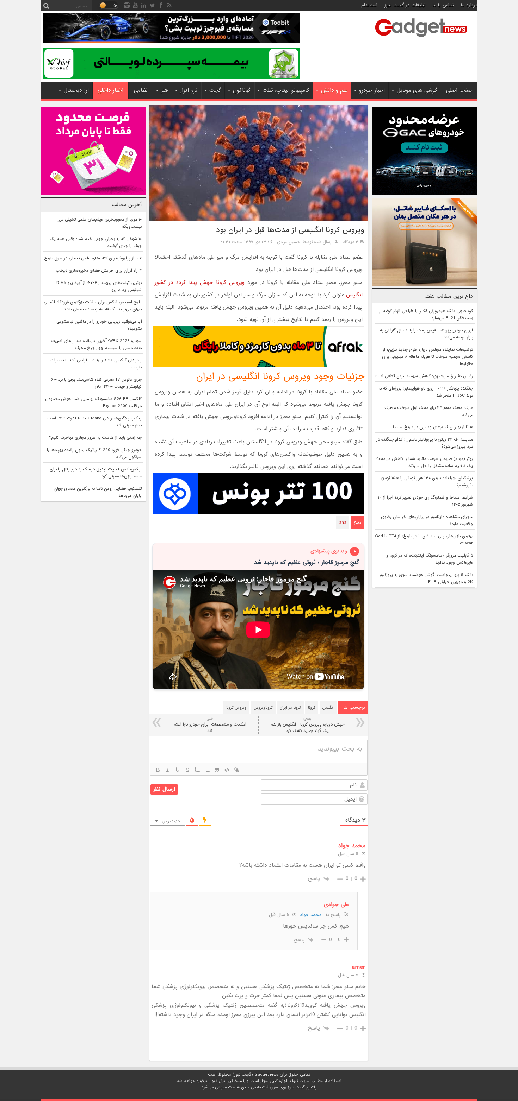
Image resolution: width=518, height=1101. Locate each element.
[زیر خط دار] (178, 770)
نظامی (141, 90)
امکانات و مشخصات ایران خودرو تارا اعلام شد (210, 725)
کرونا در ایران (290, 707)
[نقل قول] (217, 770)
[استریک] (187, 770)
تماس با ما (443, 5)
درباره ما (469, 5)
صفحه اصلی (459, 90)
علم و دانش (334, 90)
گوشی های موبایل (417, 90)
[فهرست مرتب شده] (197, 770)
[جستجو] (46, 5)
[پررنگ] (158, 770)
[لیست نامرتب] (207, 770)
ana (342, 522)
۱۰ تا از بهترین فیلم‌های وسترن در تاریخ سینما (433, 427)
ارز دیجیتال (76, 90)
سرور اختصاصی (264, 1087)
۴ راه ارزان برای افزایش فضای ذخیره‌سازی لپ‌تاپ (99, 270)
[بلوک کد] (227, 770)
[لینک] (237, 770)
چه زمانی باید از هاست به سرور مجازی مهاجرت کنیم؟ (95, 438)
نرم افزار (188, 90)
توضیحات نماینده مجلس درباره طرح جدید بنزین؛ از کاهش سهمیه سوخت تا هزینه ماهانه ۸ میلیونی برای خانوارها (427, 357)
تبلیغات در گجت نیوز (405, 5)
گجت (215, 90)
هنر (164, 90)
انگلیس (328, 707)
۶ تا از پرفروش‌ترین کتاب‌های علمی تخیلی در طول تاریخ (93, 258)
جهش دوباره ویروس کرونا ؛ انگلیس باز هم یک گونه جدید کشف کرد (307, 725)
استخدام (369, 5)
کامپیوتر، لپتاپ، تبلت (286, 90)
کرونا (311, 707)
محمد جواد (311, 914)
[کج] (168, 770)
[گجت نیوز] (421, 39)
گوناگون (242, 90)
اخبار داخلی (110, 90)
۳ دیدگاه (351, 242)
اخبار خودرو (372, 90)
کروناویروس (263, 707)
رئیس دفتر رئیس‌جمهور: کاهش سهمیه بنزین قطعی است (424, 376)
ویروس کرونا (236, 707)
